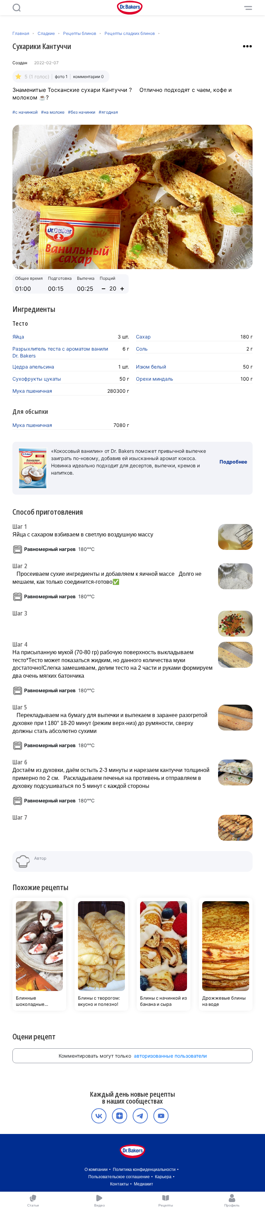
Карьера (163, 1176)
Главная (20, 33)
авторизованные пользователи (170, 1056)
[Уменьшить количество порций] (103, 288)
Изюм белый (151, 367)
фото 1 (61, 76)
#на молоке (53, 112)
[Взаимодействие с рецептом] (247, 46)
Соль (142, 349)
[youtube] (161, 1116)
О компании (96, 1169)
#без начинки (81, 112)
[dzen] (119, 1116)
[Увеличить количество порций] (122, 288)
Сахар (143, 337)
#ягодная (108, 112)
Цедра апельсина (33, 367)
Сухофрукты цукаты (36, 379)
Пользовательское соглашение (119, 1176)
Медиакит (143, 1184)
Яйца (18, 337)
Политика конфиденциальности (144, 1169)
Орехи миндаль (154, 379)
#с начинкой (25, 112)
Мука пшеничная (32, 391)
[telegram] (140, 1116)
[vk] (99, 1116)
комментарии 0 (88, 76)
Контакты (119, 1184)
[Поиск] (16, 7)
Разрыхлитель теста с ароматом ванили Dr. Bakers (60, 352)
